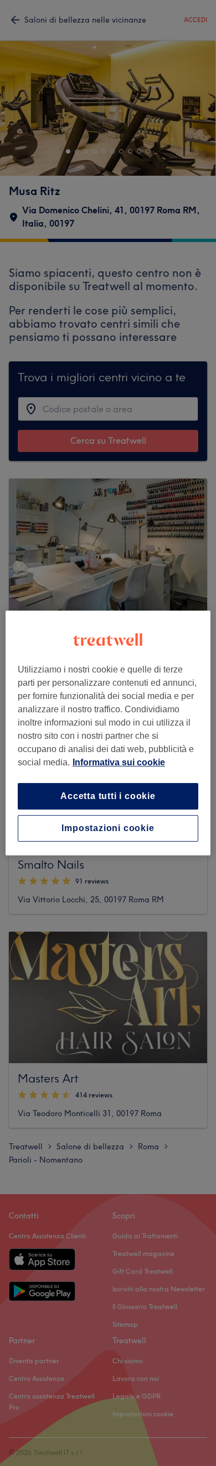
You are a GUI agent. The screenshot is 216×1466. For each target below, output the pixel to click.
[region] (108, 733)
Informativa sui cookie (119, 762)
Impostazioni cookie (107, 828)
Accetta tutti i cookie (108, 796)
